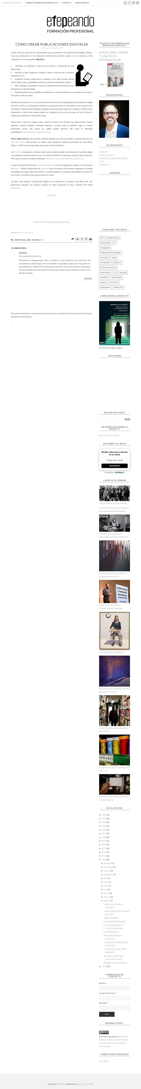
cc (32, 232)
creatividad (117, 277)
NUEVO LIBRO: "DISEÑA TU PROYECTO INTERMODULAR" (113, 56)
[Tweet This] (77, 239)
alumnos (104, 277)
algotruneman (21, 232)
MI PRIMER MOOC (111, 932)
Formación (105, 248)
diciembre (108, 863)
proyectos (118, 287)
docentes (114, 282)
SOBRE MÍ (103, 152)
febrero (107, 897)
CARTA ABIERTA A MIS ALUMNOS (113, 503)
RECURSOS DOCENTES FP (12, 3)
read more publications (60, 222)
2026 (104, 815)
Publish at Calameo (41, 222)
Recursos (36, 240)
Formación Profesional (110, 253)
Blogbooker (15, 188)
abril (106, 889)
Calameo (21, 142)
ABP (101, 238)
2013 (104, 966)
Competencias (20, 240)
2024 (104, 822)
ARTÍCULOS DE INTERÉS (109, 435)
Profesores (105, 273)
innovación (105, 287)
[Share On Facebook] (82, 239)
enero (106, 900)
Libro (28, 240)
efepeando (60, 1084)
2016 (104, 852)
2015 (104, 856)
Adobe (16, 168)
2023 (104, 826)
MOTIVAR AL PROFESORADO (111, 652)
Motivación (105, 263)
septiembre (109, 874)
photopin (29, 232)
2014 (104, 859)
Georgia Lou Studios (85, 1084)
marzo (107, 893)
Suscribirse (114, 466)
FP (114, 243)
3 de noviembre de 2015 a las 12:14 (30, 256)
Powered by (109, 472)
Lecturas (104, 258)
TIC (42, 240)
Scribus (18, 152)
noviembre (108, 867)
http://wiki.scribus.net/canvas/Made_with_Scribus (65, 159)
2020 (104, 837)
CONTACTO (66, 3)
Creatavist (45, 168)
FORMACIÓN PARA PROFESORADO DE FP (42, 3)
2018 (104, 844)
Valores (123, 273)
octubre (107, 871)
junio (106, 882)
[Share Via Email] (90, 239)
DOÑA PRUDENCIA (111, 918)
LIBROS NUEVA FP (82, 3)
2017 (104, 848)
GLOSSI (34, 102)
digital (103, 282)
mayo (106, 886)
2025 (104, 818)
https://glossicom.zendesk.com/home (36, 132)
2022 (104, 830)
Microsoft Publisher (45, 165)
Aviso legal (103, 1061)
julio (106, 878)
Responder (88, 279)
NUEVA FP (117, 263)
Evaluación (105, 243)
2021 (104, 833)
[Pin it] (86, 239)
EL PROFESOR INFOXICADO (115, 921)
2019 (104, 841)
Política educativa (108, 268)
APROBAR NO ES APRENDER (115, 963)
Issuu (13, 142)
